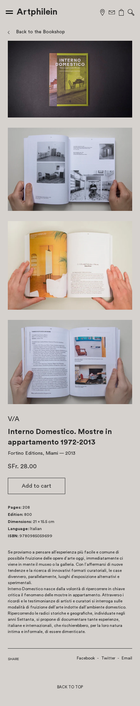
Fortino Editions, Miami (33, 453)
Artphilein (37, 11)
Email (127, 658)
